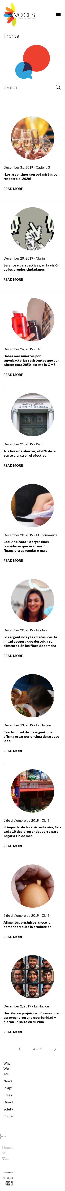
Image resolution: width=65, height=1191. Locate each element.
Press (7, 1095)
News (7, 1081)
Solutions (10, 1109)
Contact (9, 1116)
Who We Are (7, 1068)
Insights (9, 1088)
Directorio (11, 1102)
